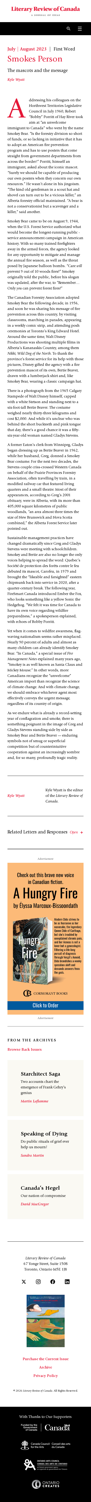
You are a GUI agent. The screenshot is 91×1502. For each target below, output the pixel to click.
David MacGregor (35, 1204)
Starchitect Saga (40, 1074)
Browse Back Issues (24, 1050)
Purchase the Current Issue (46, 1359)
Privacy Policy (45, 1376)
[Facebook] (52, 1281)
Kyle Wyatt (15, 80)
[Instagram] (38, 1281)
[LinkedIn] (67, 1281)
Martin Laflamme (34, 1101)
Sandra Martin (32, 1156)
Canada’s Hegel (40, 1188)
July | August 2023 (26, 49)
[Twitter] (24, 1281)
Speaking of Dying (44, 1134)
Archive (45, 1367)
